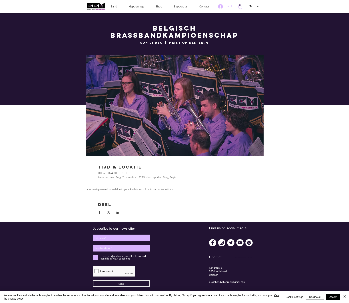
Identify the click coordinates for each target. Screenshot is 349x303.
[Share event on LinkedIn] (117, 212)
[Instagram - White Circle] (221, 242)
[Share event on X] (108, 212)
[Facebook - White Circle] (212, 242)
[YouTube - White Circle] (240, 242)
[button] (114, 6)
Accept (333, 297)
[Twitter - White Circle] (230, 242)
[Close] (344, 297)
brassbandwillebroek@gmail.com (227, 281)
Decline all (315, 297)
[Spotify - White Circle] (249, 242)
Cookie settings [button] (294, 297)
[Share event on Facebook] (99, 212)
